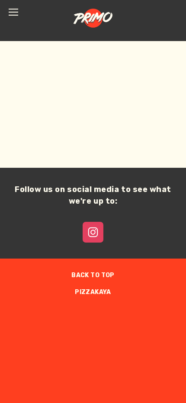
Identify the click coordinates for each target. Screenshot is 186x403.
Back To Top (93, 275)
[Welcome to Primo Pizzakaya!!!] (93, 232)
